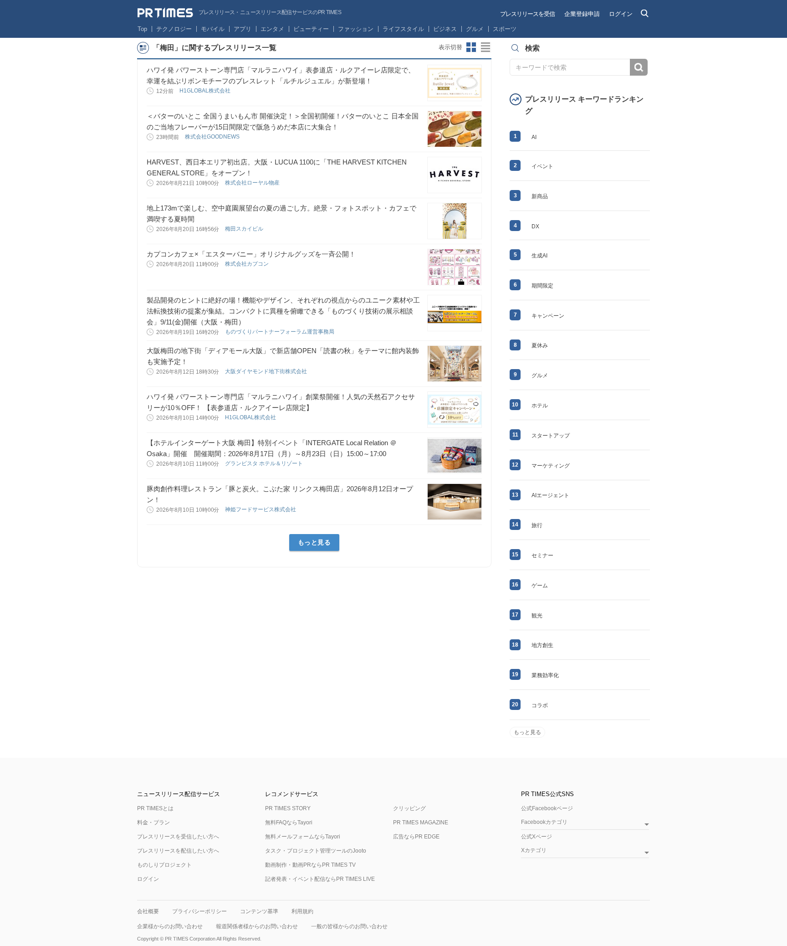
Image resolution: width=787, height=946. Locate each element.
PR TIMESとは (155, 808)
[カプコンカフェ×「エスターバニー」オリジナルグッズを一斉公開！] (454, 267)
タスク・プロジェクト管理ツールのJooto (315, 851)
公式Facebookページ (547, 808)
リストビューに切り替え (485, 47)
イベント (542, 166)
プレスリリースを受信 (527, 13)
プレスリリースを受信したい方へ (178, 836)
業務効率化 (545, 675)
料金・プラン (153, 822)
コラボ (539, 705)
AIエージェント (550, 495)
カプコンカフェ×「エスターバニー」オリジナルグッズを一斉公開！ (251, 254)
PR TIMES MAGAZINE (420, 822)
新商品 (539, 196)
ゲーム (539, 585)
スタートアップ (550, 435)
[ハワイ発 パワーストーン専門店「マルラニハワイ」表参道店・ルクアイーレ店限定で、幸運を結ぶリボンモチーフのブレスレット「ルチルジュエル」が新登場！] (454, 83)
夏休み (539, 345)
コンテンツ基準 (259, 911)
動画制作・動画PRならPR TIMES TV (310, 865)
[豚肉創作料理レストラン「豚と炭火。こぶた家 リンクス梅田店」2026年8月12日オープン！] (454, 501)
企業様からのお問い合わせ (170, 926)
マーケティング (550, 466)
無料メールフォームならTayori (302, 836)
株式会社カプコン (247, 264)
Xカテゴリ (534, 850)
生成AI (539, 255)
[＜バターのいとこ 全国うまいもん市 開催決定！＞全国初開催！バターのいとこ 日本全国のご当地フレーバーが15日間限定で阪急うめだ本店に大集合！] (454, 129)
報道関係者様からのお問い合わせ (257, 926)
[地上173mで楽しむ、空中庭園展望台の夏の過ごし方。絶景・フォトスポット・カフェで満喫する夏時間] (454, 221)
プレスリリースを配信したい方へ (178, 851)
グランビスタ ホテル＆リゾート (264, 463)
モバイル (213, 29)
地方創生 (542, 645)
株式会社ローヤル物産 (253, 183)
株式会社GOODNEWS (213, 137)
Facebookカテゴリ (544, 822)
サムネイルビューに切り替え (471, 47)
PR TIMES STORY (288, 808)
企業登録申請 (582, 13)
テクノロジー (174, 29)
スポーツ (504, 29)
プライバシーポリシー (199, 911)
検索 (639, 67)
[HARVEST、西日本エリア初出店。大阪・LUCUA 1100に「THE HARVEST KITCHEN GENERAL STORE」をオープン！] (454, 175)
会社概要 (148, 911)
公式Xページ (536, 836)
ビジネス (445, 29)
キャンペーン (547, 316)
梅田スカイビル (245, 229)
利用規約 (302, 911)
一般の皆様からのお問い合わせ (349, 926)
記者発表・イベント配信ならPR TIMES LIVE (320, 879)
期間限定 (542, 286)
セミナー (542, 555)
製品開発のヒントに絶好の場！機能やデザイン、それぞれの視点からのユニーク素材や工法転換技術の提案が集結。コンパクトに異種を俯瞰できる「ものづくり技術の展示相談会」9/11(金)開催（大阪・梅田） (283, 311)
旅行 (536, 525)
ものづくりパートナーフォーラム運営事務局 (280, 332)
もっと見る (314, 542)
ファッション (355, 29)
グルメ (475, 29)
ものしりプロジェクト (164, 865)
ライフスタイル (403, 29)
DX (535, 226)
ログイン (621, 13)
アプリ (242, 29)
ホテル (539, 405)
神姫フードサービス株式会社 (261, 509)
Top (142, 29)
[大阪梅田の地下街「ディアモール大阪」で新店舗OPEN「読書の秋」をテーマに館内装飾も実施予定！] (454, 363)
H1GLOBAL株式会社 (205, 90)
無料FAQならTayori (288, 822)
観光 (536, 615)
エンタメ (272, 29)
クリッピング (409, 808)
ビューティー (311, 29)
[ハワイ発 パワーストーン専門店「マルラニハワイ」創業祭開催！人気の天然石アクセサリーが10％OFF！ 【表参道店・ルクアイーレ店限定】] (454, 409)
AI (534, 137)
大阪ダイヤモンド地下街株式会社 (266, 371)
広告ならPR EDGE (416, 836)
